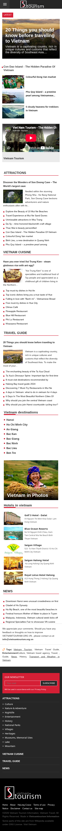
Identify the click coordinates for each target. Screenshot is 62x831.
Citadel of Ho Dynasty (17, 605)
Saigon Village (33, 545)
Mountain (10, 746)
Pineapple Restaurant (17, 311)
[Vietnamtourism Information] (32, 4)
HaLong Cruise (24, 805)
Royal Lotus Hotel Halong (39, 575)
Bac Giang (12, 438)
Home (5, 805)
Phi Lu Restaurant (15, 319)
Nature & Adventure (15, 708)
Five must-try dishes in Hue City (22, 303)
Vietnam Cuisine (17, 252)
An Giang (12, 429)
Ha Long (28, 563)
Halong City (38, 563)
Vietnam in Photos (27, 495)
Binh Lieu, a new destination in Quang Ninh (27, 240)
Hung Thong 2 (34, 578)
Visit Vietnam (30, 824)
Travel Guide (15, 333)
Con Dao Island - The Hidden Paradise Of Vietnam (31, 232)
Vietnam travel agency (38, 653)
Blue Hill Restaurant (16, 315)
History (23, 656)
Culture (9, 704)
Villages (9, 729)
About (12, 805)
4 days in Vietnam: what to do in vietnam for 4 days (31, 392)
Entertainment (12, 716)
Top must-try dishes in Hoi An (20, 290)
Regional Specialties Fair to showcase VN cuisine (30, 622)
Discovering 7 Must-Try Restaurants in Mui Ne (29, 388)
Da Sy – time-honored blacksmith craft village (28, 224)
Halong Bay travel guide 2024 (20, 384)
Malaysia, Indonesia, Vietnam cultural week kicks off (32, 617)
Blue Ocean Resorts (36, 528)
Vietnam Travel (47, 813)
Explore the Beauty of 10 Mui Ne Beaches (27, 211)
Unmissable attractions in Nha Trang (24, 219)
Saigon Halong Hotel (36, 560)
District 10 (46, 548)
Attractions (15, 173)
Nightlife (9, 712)
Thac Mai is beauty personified (21, 228)
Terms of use (39, 805)
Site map (39, 808)
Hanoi (10, 420)
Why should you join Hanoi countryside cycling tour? (32, 404)
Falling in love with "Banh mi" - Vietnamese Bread (30, 299)
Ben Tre (11, 453)
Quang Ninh (48, 563)
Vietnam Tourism (23, 649)
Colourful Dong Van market (41, 76)
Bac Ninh (12, 443)
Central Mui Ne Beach (38, 535)
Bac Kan (11, 434)
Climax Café (12, 307)
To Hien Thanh (34, 548)
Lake (7, 741)
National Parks (12, 725)
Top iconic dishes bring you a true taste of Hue (29, 294)
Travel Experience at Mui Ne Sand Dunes (26, 215)
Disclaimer (15, 808)
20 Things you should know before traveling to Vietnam (30, 35)
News (8, 591)
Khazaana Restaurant (17, 323)
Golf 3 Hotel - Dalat (35, 515)
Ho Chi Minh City (17, 424)
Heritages (10, 733)
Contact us (27, 808)
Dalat (49, 518)
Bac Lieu (11, 448)
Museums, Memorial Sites (19, 737)
